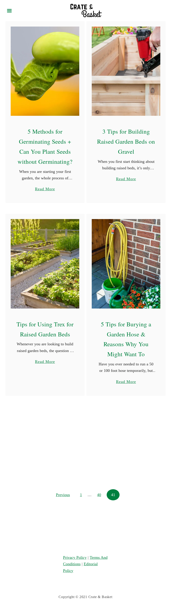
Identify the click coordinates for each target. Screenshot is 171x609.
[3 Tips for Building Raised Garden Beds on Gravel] (126, 71)
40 (99, 495)
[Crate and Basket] (85, 10)
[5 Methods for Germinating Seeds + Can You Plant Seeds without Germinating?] (45, 71)
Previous (63, 495)
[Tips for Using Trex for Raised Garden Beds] (45, 263)
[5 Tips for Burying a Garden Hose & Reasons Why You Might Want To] (126, 263)
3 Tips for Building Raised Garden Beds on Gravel (126, 141)
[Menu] (9, 10)
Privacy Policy (75, 557)
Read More (45, 189)
